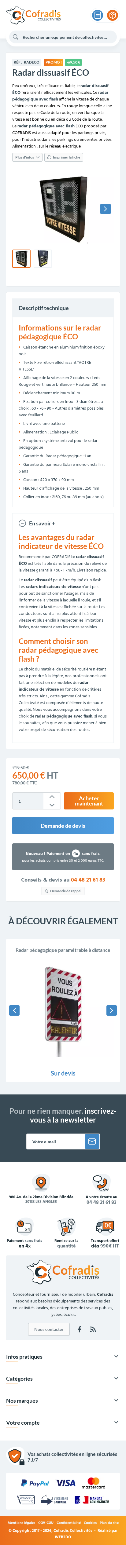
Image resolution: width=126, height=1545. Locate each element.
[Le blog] (93, 1329)
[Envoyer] (92, 1141)
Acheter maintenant (89, 801)
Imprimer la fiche (66, 157)
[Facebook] (79, 1329)
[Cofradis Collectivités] (33, 15)
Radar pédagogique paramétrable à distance (63, 950)
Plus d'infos (24, 157)
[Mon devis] (97, 15)
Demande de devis (63, 826)
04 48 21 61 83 (88, 880)
